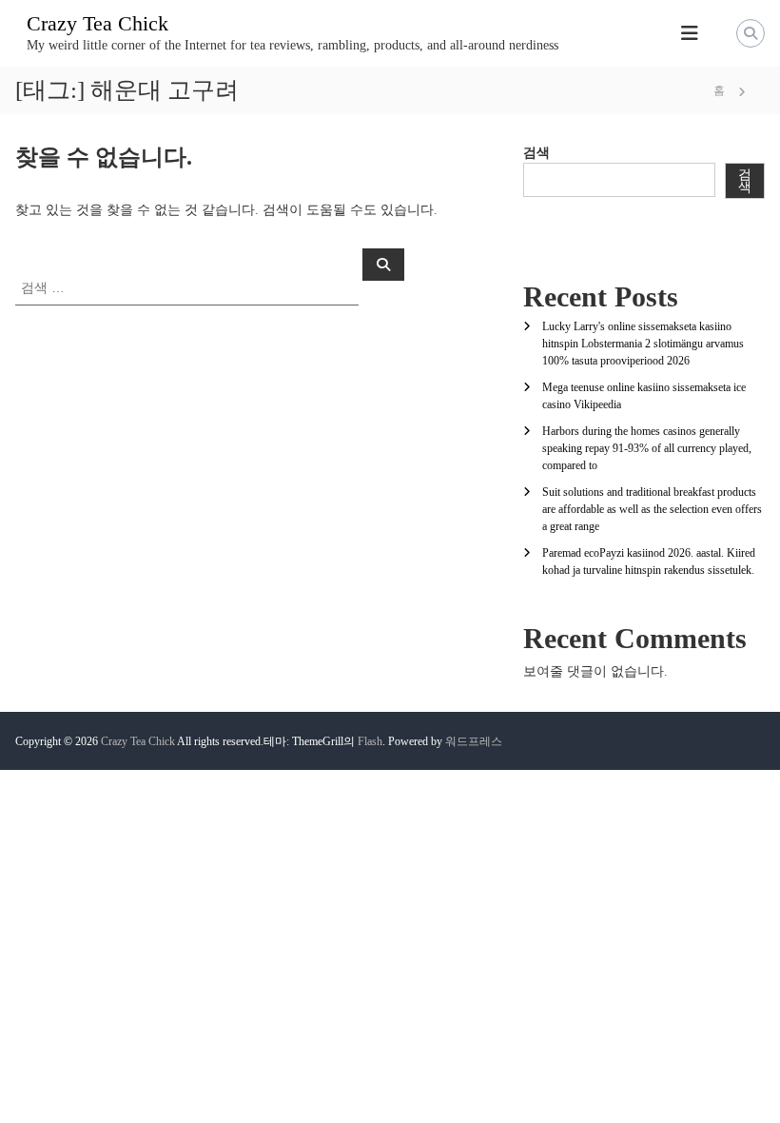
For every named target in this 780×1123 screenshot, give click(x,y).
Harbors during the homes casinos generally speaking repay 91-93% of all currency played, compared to (646, 448)
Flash (370, 741)
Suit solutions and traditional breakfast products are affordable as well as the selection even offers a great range (652, 509)
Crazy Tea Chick (97, 23)
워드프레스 (473, 741)
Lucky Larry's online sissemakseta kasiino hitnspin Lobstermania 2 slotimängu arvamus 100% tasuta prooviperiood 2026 (643, 343)
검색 (536, 153)
